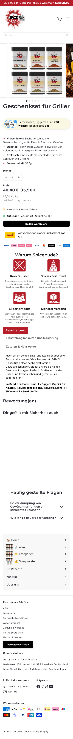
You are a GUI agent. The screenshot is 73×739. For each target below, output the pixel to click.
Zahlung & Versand (13, 627)
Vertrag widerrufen (18, 644)
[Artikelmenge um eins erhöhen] (18, 177)
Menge (7, 170)
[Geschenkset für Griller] (25, 446)
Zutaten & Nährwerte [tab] (21, 346)
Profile (18, 731)
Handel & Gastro (12, 637)
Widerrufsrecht (11, 623)
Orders (7, 731)
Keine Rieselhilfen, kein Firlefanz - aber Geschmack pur (34, 669)
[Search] (67, 35)
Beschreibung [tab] (16, 330)
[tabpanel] (36, 373)
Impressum (9, 613)
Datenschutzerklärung (15, 618)
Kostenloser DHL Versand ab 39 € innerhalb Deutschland (35, 664)
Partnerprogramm (13, 632)
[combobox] (36, 35)
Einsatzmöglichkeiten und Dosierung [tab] (32, 338)
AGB (5, 608)
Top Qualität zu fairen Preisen (20, 659)
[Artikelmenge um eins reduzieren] (6, 177)
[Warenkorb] (59, 19)
